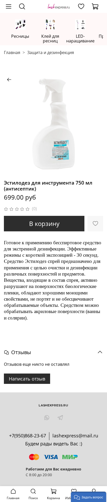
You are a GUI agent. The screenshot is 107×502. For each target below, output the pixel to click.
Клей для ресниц (50, 38)
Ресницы (20, 36)
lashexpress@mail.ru (75, 435)
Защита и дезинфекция (50, 52)
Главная (12, 52)
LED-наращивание (80, 38)
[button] (88, 497)
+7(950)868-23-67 (27, 435)
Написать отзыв (27, 379)
